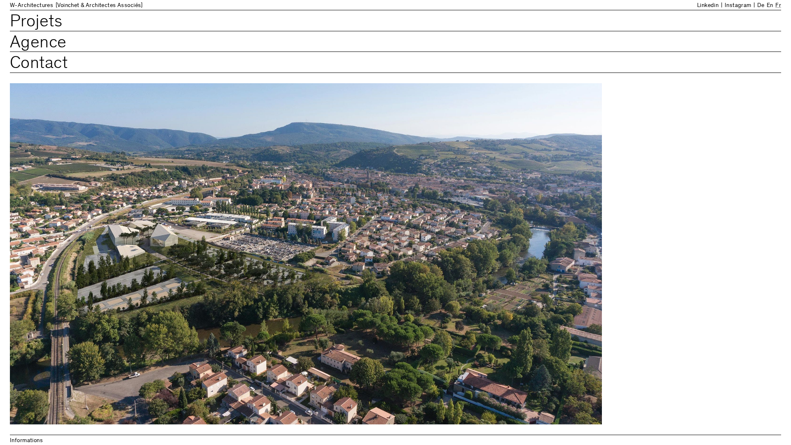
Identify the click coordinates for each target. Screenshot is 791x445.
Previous (203, 227)
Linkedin (707, 6)
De (760, 6)
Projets (36, 22)
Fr (778, 6)
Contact (39, 64)
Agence (38, 43)
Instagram (738, 6)
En (770, 6)
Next (588, 227)
